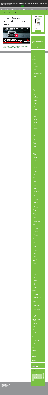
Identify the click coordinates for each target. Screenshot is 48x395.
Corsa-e (35, 210)
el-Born (35, 239)
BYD (33, 89)
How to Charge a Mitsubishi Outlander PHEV (14, 21)
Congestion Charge (34, 56)
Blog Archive (9, 52)
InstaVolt (35, 110)
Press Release (34, 356)
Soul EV (35, 174)
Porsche (34, 218)
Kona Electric (36, 160)
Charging (11, 46)
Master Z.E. (35, 313)
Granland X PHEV (36, 264)
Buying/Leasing (35, 337)
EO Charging (35, 103)
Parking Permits (34, 354)
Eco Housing (34, 320)
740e (34, 77)
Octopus (35, 115)
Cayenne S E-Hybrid (36, 220)
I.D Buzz (35, 316)
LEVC (33, 298)
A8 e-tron (35, 63)
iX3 (34, 86)
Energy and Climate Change (36, 319)
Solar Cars (33, 357)
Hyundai (34, 153)
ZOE (34, 230)
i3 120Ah (36, 80)
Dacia (33, 138)
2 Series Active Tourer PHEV (38, 73)
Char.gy (35, 96)
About (24, 9)
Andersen (35, 93)
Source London (36, 128)
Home (2, 9)
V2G (34, 131)
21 (41, 377)
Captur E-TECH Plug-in (37, 225)
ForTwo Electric (36, 247)
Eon (34, 104)
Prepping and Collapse (36, 332)
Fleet (33, 347)
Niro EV (35, 170)
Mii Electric (35, 241)
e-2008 (35, 214)
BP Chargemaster (36, 94)
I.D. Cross (35, 276)
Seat (33, 238)
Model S (35, 253)
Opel (33, 209)
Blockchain (33, 53)
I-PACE (35, 163)
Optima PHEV (36, 173)
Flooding (34, 324)
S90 (34, 284)
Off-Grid (34, 326)
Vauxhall (34, 260)
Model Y (35, 256)
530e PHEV (35, 76)
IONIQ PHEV (35, 157)
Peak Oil (34, 329)
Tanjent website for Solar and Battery (10, 9)
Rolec (35, 123)
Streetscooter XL (36, 295)
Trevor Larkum (11, 47)
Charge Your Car (36, 97)
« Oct (33, 382)
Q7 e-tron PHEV (36, 66)
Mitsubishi (18, 46)
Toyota (34, 257)
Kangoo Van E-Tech (36, 228)
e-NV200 (35, 308)
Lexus (34, 177)
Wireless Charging (36, 132)
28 (41, 378)
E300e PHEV (35, 188)
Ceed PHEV (35, 167)
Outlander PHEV (5, 47)
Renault (34, 224)
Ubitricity (35, 129)
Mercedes (34, 182)
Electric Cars (19, 9)
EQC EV (35, 189)
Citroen (34, 135)
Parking (34, 211)
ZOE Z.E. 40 (36, 231)
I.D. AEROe (35, 274)
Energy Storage (35, 323)
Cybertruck (35, 250)
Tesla (33, 249)
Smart (34, 245)
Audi (33, 60)
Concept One (36, 235)
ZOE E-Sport (35, 232)
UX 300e (35, 178)
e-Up (34, 270)
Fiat (33, 142)
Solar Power (34, 333)
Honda (34, 150)
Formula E (34, 149)
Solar (34, 126)
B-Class (35, 185)
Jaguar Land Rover (35, 161)
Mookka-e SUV (36, 266)
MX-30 (35, 181)
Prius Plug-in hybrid (36, 259)
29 (43, 378)
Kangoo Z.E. (35, 312)
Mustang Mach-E (36, 147)
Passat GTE (35, 280)
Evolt (34, 106)
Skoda (34, 242)
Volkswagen (34, 267)
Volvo (34, 283)
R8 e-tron (35, 69)
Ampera (35, 261)
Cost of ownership (36, 340)
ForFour (35, 246)
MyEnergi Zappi (36, 113)
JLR (33, 164)
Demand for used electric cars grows (37, 47)
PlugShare (35, 119)
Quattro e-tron (36, 67)
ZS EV (34, 195)
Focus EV (35, 146)
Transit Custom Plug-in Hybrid (38, 297)
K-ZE (34, 227)
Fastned (35, 107)
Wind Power (34, 335)
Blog (32, 55)
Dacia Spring (35, 139)
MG (33, 192)
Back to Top (21, 52)
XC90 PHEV (35, 287)
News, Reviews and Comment (24, 46)
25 (36, 378)
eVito (34, 302)
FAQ (32, 336)
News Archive (15, 52)
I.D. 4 (34, 317)
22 (43, 377)
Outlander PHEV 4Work (37, 305)
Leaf (34, 206)
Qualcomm (35, 122)
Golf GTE (35, 271)
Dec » (33, 384)
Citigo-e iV (35, 243)
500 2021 (35, 143)
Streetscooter (36, 294)
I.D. (34, 273)
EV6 (34, 168)
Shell (34, 125)
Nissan (34, 203)
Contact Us (32, 9)
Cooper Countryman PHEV (37, 198)
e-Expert (35, 217)
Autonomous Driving (36, 70)
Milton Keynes (34, 350)
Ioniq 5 (35, 154)
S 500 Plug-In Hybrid (36, 191)
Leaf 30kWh (36, 207)
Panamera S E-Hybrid (37, 221)
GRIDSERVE (35, 109)
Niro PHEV (35, 171)
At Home (35, 344)
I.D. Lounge (35, 277)
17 (34, 377)
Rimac (34, 234)
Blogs (28, 9)
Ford (33, 293)
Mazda (34, 180)
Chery (34, 134)
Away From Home (36, 346)
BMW (33, 72)
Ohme (35, 116)
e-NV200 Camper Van (37, 309)
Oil (33, 327)
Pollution (34, 330)
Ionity (34, 112)
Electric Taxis (34, 290)
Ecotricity (35, 100)
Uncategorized (34, 360)
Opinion (33, 353)
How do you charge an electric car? (37, 43)
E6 (34, 90)
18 (36, 377)
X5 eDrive (35, 87)
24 (34, 378)
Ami (34, 136)
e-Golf (35, 268)
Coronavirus (33, 58)
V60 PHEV (35, 286)
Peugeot (34, 213)
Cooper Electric (36, 199)
